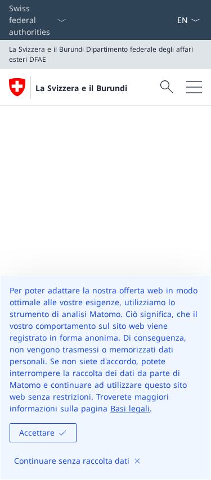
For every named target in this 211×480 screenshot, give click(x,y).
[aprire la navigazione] (194, 87)
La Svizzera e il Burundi (81, 88)
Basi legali (130, 408)
